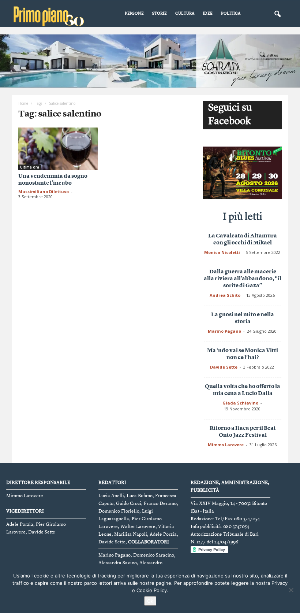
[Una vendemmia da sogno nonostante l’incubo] (58, 149)
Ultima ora (29, 167)
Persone (134, 14)
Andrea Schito (225, 295)
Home (23, 103)
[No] (291, 590)
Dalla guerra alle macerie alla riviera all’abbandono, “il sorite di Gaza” (242, 279)
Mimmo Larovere (226, 444)
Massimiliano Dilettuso (43, 191)
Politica (230, 14)
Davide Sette (223, 367)
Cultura (184, 14)
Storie (159, 14)
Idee (208, 14)
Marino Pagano (224, 331)
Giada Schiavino (240, 403)
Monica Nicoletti (222, 252)
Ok (150, 601)
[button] (277, 14)
